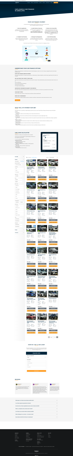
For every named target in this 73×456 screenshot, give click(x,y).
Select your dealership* (30, 355)
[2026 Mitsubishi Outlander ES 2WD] (42, 162)
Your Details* (29, 359)
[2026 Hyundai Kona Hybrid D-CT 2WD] (42, 272)
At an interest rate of (46, 146)
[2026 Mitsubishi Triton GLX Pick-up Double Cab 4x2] (53, 228)
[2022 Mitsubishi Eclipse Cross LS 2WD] (31, 294)
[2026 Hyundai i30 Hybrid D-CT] (31, 228)
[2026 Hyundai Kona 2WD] (42, 185)
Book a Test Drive (31, 179)
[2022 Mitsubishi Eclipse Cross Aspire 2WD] (53, 272)
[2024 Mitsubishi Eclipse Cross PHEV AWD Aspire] (31, 162)
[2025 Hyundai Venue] (31, 185)
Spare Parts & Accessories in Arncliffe (37, 446)
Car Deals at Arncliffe (28, 446)
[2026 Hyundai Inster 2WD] (42, 228)
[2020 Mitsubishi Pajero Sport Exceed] (42, 316)
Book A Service (56, 2)
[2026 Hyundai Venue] (53, 185)
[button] (16, 388)
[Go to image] (30, 165)
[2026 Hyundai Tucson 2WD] (31, 272)
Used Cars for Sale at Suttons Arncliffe (48, 446)
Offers (32, 2)
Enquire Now (31, 198)
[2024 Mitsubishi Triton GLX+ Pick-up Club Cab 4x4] (53, 316)
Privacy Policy (46, 453)
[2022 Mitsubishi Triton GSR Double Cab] (42, 294)
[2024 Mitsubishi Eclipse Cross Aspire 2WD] (31, 316)
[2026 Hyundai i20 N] (53, 294)
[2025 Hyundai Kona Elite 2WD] (42, 250)
